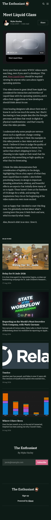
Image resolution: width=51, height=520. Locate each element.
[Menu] (47, 4)
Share (42, 22)
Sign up (25, 496)
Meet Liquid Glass (16, 76)
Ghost (30, 501)
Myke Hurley (16, 21)
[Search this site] (43, 4)
